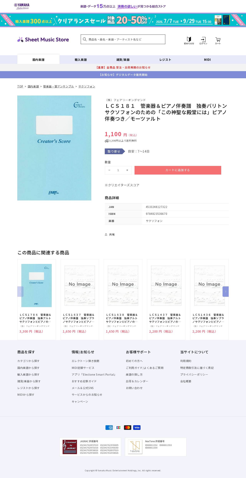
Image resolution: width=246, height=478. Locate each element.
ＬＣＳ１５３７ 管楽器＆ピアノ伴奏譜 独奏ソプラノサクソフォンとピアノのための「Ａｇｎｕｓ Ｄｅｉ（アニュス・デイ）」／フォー (78, 318)
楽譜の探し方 (134, 374)
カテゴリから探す (28, 361)
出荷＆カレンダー (137, 381)
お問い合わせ (134, 388)
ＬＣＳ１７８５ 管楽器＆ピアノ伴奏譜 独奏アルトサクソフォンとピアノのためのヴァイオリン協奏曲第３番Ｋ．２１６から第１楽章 (35, 318)
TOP (20, 86)
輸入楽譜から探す (28, 374)
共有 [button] (112, 234)
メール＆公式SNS (83, 388)
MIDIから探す (26, 394)
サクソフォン (86, 86)
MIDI (207, 60)
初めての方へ (134, 361)
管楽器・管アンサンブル (58, 86)
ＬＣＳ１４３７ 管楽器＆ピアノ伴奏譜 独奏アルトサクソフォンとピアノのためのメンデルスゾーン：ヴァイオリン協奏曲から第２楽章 (165, 318)
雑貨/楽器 (123, 60)
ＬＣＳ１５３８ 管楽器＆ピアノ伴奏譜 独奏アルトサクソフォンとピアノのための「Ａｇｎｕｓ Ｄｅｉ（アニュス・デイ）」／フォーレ (122, 318)
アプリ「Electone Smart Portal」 (94, 374)
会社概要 (185, 381)
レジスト (165, 60)
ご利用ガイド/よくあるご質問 (144, 368)
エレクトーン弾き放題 (86, 361)
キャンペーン (80, 401)
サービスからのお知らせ (87, 394)
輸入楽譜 (81, 60)
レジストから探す (28, 388)
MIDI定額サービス (83, 368)
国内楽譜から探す (28, 368)
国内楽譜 (38, 60)
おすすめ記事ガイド (84, 381)
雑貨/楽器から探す (29, 381)
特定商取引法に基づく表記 (197, 368)
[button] (123, 39)
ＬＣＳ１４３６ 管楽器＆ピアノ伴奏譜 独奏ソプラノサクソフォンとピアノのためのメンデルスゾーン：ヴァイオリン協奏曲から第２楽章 (208, 318)
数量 (108, 162)
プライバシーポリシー (194, 374)
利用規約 (185, 361)
